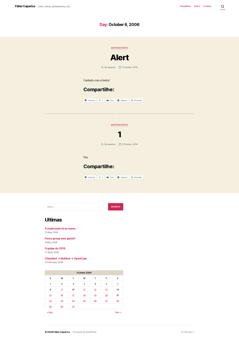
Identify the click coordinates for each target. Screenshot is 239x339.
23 (62, 301)
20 (106, 295)
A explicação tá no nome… (61, 228)
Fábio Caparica (25, 6)
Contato (207, 6)
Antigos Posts (119, 48)
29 (50, 306)
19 (95, 295)
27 (106, 301)
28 (117, 301)
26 (95, 301)
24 (73, 301)
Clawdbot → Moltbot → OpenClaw (66, 258)
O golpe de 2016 (55, 248)
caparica (111, 67)
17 (73, 295)
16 (62, 295)
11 (84, 289)
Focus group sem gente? (60, 238)
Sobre (197, 6)
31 (73, 306)
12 (95, 289)
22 (50, 301)
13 (106, 289)
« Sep (50, 312)
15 (50, 295)
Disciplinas (185, 6)
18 (84, 295)
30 (61, 306)
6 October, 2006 (130, 67)
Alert (119, 57)
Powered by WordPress (84, 332)
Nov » (118, 312)
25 (84, 301)
